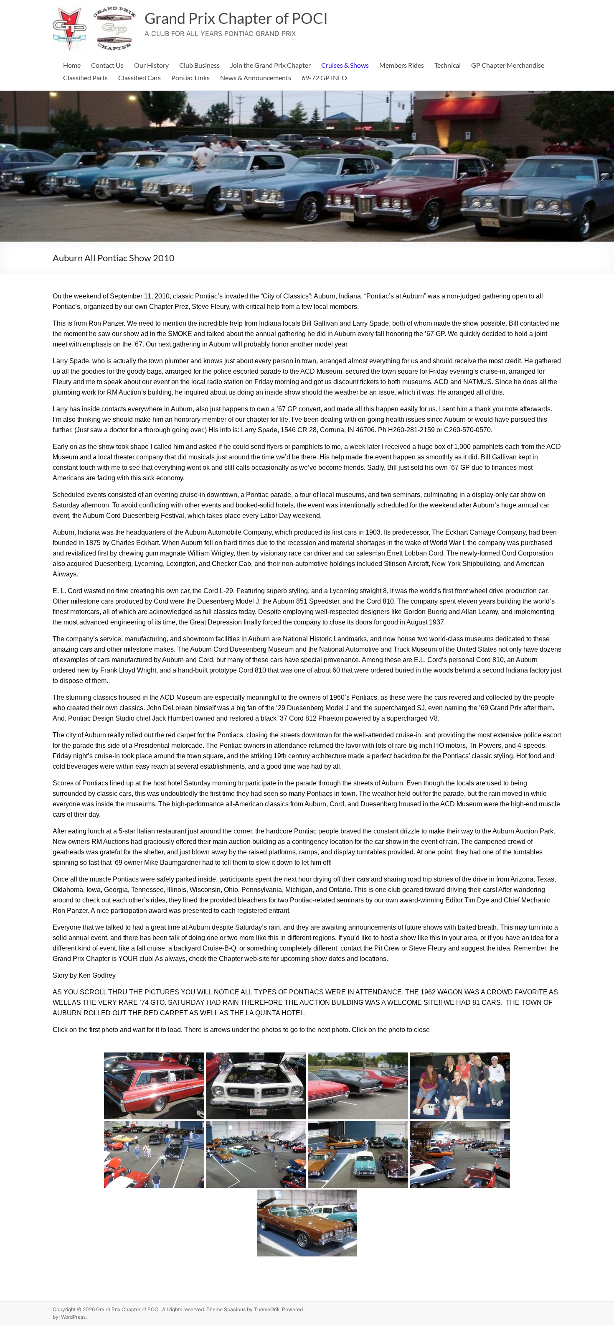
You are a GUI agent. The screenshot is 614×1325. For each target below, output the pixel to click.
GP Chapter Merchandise (507, 65)
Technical (447, 65)
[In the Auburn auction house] (154, 1154)
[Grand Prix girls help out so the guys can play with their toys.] (460, 1085)
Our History (151, 65)
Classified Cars (139, 78)
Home (72, 65)
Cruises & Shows (345, 65)
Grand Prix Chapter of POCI (236, 18)
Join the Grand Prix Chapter (270, 65)
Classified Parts (85, 78)
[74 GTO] (256, 1085)
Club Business (199, 65)
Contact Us (107, 65)
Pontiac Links (190, 78)
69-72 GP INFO (324, 78)
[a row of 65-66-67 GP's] (358, 1085)
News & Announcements (255, 78)
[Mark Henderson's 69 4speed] (307, 1223)
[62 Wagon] (154, 1085)
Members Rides (401, 65)
